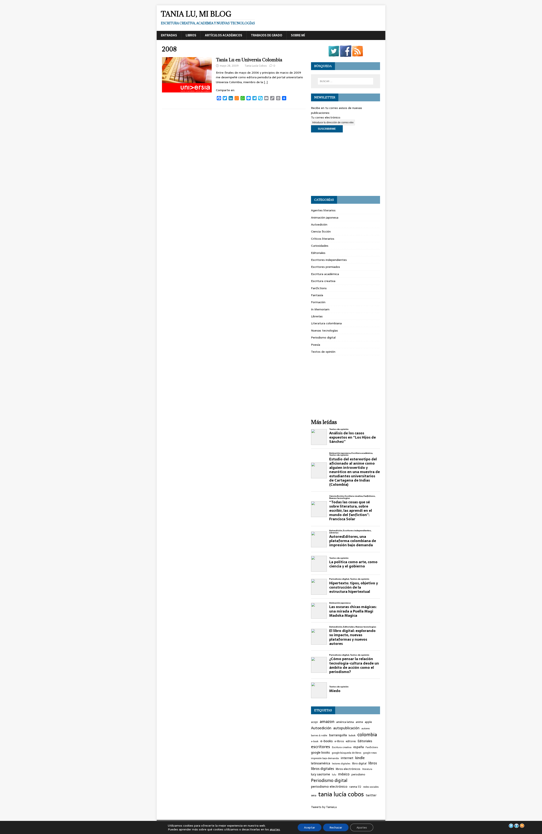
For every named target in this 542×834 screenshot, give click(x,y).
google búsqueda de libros (346, 753)
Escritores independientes (329, 259)
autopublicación (346, 728)
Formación (318, 302)
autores (365, 728)
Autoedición (319, 224)
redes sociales (371, 787)
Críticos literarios (322, 238)
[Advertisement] (345, 164)
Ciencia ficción (321, 231)
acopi (314, 722)
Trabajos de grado (266, 35)
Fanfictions (319, 288)
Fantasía (317, 295)
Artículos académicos (223, 35)
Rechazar (335, 827)
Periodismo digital (323, 337)
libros (372, 763)
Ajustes (362, 827)
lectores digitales (341, 763)
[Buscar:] (345, 81)
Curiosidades (319, 245)
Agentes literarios (323, 210)
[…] (266, 82)
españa (358, 747)
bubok (352, 735)
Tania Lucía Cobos (256, 65)
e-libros (339, 741)
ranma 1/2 (355, 787)
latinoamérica (320, 763)
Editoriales (318, 252)
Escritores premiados (325, 266)
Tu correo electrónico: (326, 117)
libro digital (359, 763)
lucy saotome (320, 774)
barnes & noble (319, 735)
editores (351, 741)
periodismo (358, 775)
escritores (320, 747)
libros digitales (322, 768)
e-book (314, 741)
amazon (327, 721)
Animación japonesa (324, 217)
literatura (367, 769)
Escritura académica (325, 274)
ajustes (275, 829)
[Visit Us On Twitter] (334, 54)
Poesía (315, 344)
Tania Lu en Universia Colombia (249, 60)
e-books (326, 741)
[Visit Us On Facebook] (345, 54)
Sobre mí (298, 35)
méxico (344, 774)
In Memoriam (320, 309)
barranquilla (338, 735)
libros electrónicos (348, 769)
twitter (371, 795)
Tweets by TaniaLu (324, 807)
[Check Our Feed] (357, 54)
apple (368, 722)
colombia (367, 734)
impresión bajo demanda (325, 758)
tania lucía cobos (341, 794)
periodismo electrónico (329, 786)
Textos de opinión (323, 351)
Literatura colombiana (326, 323)
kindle (360, 758)
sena (313, 796)
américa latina (345, 722)
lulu (334, 774)
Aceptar (309, 827)
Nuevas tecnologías (324, 330)
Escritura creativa (323, 281)
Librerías (317, 316)
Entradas (169, 35)
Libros (191, 35)
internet (347, 758)
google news (370, 753)
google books (320, 752)
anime (359, 722)
